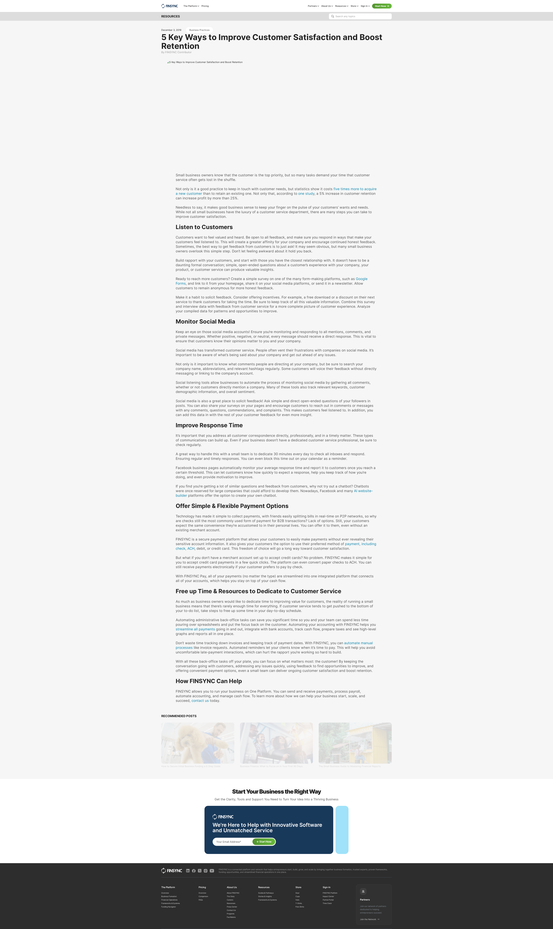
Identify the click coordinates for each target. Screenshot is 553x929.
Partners (312, 6)
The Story (231, 896)
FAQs (201, 900)
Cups (298, 896)
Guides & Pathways (266, 893)
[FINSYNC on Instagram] (205, 871)
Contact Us (231, 910)
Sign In (364, 6)
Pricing (205, 6)
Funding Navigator (168, 907)
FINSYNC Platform (330, 893)
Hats (297, 900)
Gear (297, 893)
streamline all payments (195, 629)
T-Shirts (299, 903)
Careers (230, 900)
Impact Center (328, 896)
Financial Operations (169, 900)
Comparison (203, 896)
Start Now (380, 6)
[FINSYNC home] (169, 6)
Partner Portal (328, 900)
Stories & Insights (265, 896)
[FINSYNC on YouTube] (212, 871)
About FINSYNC (233, 893)
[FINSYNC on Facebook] (194, 871)
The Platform (190, 6)
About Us (326, 6)
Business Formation (169, 896)
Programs (230, 914)
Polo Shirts (300, 907)
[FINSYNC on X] (199, 871)
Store (353, 6)
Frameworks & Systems (170, 903)
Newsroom (231, 903)
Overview (165, 893)
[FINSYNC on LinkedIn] (188, 871)
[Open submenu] (198, 6)
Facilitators (231, 917)
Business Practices (199, 30)
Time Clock (327, 903)
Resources (340, 6)
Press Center (232, 907)
